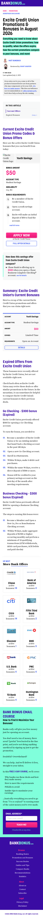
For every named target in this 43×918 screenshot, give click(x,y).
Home (5, 11)
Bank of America (31, 582)
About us (22, 885)
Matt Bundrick (15, 60)
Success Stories (22, 861)
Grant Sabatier (25, 66)
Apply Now (21, 235)
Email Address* (14, 813)
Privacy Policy (22, 902)
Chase (11, 583)
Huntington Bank (32, 693)
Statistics (22, 876)
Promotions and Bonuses (22, 858)
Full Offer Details (21, 243)
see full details (22, 275)
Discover (11, 641)
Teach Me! (21, 824)
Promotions (13, 11)
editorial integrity (29, 91)
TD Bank (11, 694)
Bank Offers (19, 564)
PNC (31, 666)
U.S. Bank (11, 666)
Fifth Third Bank (31, 612)
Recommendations (22, 873)
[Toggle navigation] (40, 3)
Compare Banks (22, 869)
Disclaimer (22, 906)
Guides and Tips (22, 865)
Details (21, 347)
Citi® (11, 613)
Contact (22, 889)
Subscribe (22, 893)
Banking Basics (22, 854)
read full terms (14, 225)
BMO (31, 641)
